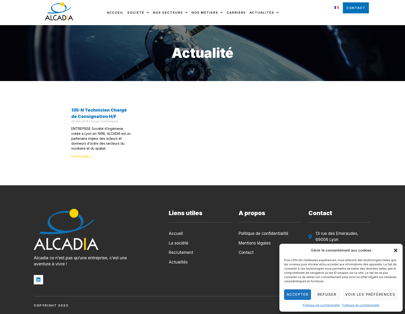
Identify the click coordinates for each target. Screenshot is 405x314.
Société (135, 12)
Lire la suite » (81, 156)
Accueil (115, 12)
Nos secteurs (168, 12)
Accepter (297, 294)
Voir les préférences (370, 294)
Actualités (262, 12)
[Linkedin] (38, 279)
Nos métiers (204, 12)
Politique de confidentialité (321, 305)
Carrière (236, 12)
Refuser (327, 294)
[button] (395, 250)
